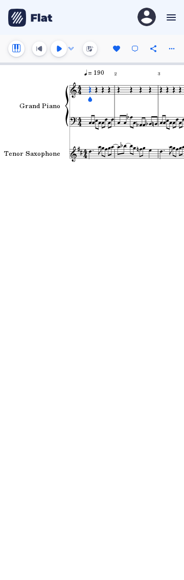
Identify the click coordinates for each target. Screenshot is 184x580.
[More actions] (172, 49)
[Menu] (170, 17)
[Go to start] (39, 49)
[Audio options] (71, 48)
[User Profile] (146, 18)
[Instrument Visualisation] (90, 49)
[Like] (116, 48)
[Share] (153, 49)
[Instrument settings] (16, 48)
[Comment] (135, 48)
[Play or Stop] (59, 48)
